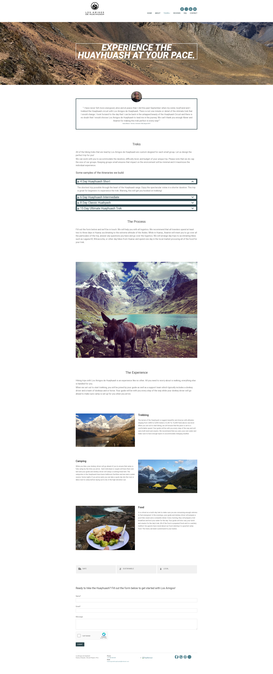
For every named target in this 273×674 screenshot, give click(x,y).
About (157, 13)
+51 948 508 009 (111, 657)
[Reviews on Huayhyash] (186, 9)
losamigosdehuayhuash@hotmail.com (118, 661)
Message (79, 617)
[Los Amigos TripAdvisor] (189, 657)
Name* (78, 596)
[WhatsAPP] (190, 9)
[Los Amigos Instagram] (195, 9)
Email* (78, 606)
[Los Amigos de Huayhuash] (182, 9)
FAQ (185, 13)
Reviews (176, 13)
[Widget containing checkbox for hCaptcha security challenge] (92, 636)
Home (149, 13)
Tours (166, 13)
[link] (165, 13)
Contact (193, 13)
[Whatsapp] (181, 657)
